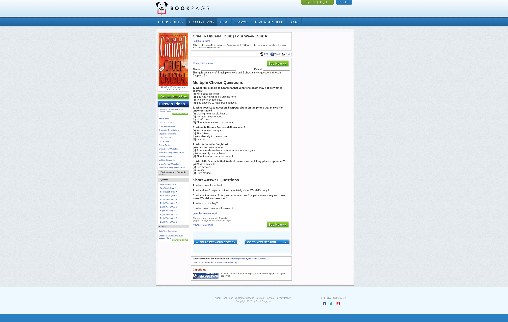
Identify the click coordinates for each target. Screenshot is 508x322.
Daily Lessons (165, 137)
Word (277, 54)
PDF (266, 54)
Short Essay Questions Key (171, 152)
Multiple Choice (165, 156)
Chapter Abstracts (167, 126)
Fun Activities (164, 141)
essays (241, 21)
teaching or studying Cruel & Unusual (249, 258)
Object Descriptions (167, 134)
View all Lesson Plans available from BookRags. (216, 262)
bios (224, 21)
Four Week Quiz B (168, 195)
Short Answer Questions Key (172, 168)
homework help (268, 21)
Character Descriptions (169, 130)
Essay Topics (164, 145)
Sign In (324, 2)
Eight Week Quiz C (168, 207)
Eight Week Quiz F (168, 218)
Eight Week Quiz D (168, 211)
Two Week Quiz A (168, 188)
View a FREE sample (203, 63)
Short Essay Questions (169, 149)
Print (288, 54)
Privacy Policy (283, 297)
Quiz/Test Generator (168, 231)
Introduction (164, 119)
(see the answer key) (205, 213)
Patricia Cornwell (202, 41)
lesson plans (201, 21)
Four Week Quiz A (168, 192)
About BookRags (224, 297)
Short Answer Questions (170, 164)
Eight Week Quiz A (168, 199)
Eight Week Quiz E (168, 214)
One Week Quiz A (168, 184)
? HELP (344, 2)
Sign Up (310, 2)
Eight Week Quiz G (169, 222)
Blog (294, 21)
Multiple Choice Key (168, 160)
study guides (170, 21)
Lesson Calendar (166, 122)
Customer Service (244, 297)
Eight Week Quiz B (168, 203)
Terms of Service (265, 297)
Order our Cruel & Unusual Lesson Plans (171, 110)
